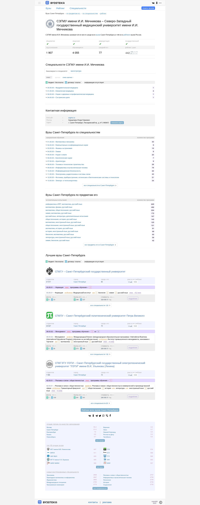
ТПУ (108, 449)
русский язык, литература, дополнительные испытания (67, 216)
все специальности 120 (99, 305)
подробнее (133, 298)
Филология (107, 480)
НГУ (108, 453)
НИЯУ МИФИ (54, 463)
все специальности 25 (99, 403)
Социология (107, 485)
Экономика (50, 475)
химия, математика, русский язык (58, 213)
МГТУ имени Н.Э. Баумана (59, 460)
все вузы (100, 467)
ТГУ (108, 456)
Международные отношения (56, 482)
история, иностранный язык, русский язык (62, 231)
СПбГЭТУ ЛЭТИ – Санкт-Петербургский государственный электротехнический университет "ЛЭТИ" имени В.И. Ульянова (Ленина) (100, 364)
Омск (105, 430)
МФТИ (52, 453)
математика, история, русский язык (59, 228)
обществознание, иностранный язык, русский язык (65, 225)
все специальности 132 (99, 354)
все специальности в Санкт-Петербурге (99, 185)
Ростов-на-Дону (108, 434)
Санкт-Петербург (80, 282)
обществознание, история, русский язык (61, 219)
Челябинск (107, 437)
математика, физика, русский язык (59, 207)
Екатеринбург (51, 432)
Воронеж (106, 427)
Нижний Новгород (109, 432)
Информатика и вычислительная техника (117, 477)
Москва (49, 427)
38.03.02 (49, 337)
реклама (106, 502)
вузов (98, 35)
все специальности (100, 488)
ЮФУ (108, 463)
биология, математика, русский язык (60, 234)
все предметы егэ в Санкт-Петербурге (99, 245)
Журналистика (52, 480)
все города (100, 440)
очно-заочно (67, 77)
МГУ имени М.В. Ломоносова (60, 449)
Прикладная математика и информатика (61, 477)
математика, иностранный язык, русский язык (63, 222)
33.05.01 (49, 292)
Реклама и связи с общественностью (116, 475)
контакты (93, 502)
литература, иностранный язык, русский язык (63, 237)
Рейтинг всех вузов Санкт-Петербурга (100, 409)
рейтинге (126, 35)
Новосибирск (51, 437)
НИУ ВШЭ (53, 456)
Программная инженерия (55, 485)
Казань (49, 434)
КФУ (108, 460)
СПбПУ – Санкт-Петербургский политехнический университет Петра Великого (99, 315)
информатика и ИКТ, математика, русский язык (64, 204)
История (106, 482)
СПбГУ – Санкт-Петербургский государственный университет (90, 271)
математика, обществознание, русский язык (63, 210)
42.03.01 (49, 386)
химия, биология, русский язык (57, 240)
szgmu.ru (71, 117)
